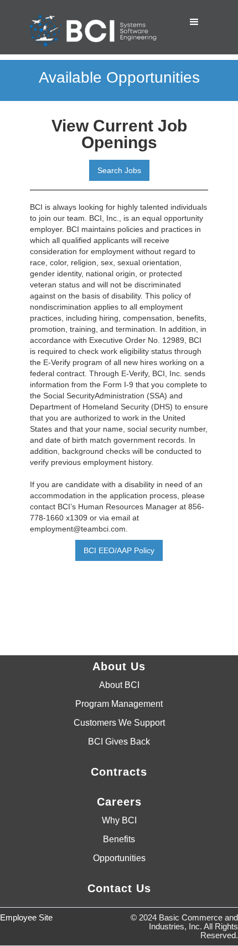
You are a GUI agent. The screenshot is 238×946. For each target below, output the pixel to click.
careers (119, 801)
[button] (194, 22)
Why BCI (119, 820)
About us (119, 666)
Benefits (119, 839)
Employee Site (26, 917)
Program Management (119, 704)
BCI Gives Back (119, 741)
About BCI (119, 685)
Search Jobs (119, 170)
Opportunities (119, 858)
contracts (119, 771)
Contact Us (119, 888)
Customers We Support (119, 723)
